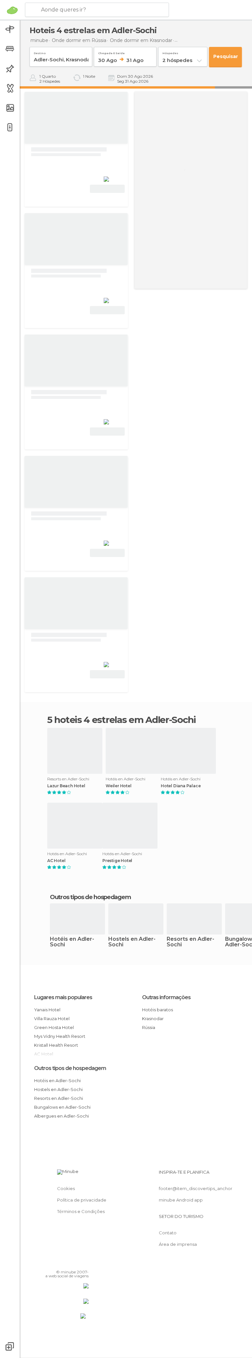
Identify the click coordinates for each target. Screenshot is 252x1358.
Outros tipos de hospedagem (70, 1068)
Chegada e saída (111, 51)
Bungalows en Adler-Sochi (62, 1107)
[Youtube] (84, 1262)
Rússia (148, 1027)
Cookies (66, 1188)
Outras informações (166, 997)
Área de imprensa (178, 1244)
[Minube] (12, 10)
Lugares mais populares (63, 997)
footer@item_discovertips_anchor (195, 1188)
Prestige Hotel (117, 860)
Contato (168, 1232)
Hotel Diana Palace (180, 786)
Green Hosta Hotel (54, 1027)
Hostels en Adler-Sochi (132, 942)
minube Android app (181, 1200)
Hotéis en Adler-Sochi (72, 942)
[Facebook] (59, 1262)
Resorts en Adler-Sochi (190, 942)
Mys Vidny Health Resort (59, 1036)
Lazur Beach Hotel (66, 786)
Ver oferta (107, 188)
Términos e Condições (81, 1211)
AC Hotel (56, 860)
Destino (40, 51)
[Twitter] (67, 1262)
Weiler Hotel (119, 786)
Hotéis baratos (157, 1009)
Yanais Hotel (47, 1009)
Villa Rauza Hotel (52, 1018)
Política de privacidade (81, 1200)
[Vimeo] (76, 1262)
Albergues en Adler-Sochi (61, 1116)
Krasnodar (153, 1018)
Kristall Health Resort (56, 1045)
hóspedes (170, 51)
